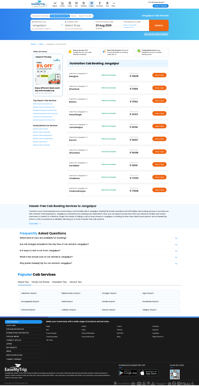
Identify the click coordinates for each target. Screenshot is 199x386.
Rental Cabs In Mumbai (41, 132)
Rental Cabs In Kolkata (41, 145)
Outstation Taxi (59, 282)
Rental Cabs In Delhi (40, 129)
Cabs (41, 44)
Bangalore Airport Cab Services (45, 110)
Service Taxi (76, 282)
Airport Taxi (23, 282)
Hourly (73, 16)
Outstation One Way (40, 16)
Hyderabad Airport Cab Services (45, 113)
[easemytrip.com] (39, 6)
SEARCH (159, 25)
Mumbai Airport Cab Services (44, 107)
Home (33, 44)
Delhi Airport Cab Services (43, 104)
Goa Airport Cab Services (42, 117)
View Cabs (159, 75)
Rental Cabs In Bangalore (42, 135)
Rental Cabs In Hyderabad (43, 138)
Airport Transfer (85, 16)
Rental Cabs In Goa (40, 142)
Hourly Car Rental (40, 282)
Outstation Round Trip (60, 16)
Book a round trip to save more (130, 26)
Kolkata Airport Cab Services (43, 120)
